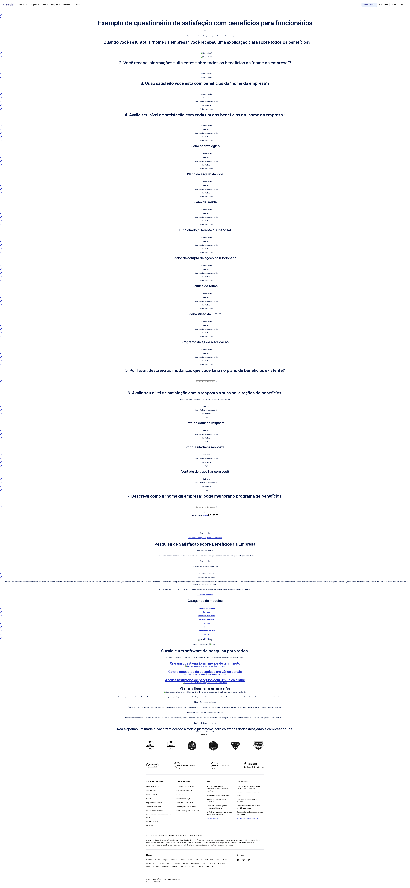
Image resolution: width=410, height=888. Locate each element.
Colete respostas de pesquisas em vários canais (205, 672)
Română (185, 863)
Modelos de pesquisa (160, 835)
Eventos (206, 623)
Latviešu (183, 867)
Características (151, 794)
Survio (148, 835)
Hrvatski (156, 867)
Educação (206, 627)
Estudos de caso (152, 821)
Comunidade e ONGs (206, 631)
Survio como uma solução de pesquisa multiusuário (217, 807)
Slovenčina (195, 863)
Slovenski (165, 867)
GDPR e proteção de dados (186, 807)
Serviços (206, 612)
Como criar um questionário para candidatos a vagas (248, 807)
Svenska (212, 863)
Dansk (148, 867)
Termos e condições (153, 807)
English (165, 860)
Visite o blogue (212, 818)
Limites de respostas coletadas (187, 811)
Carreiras (149, 825)
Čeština (149, 860)
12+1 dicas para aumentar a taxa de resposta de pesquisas (219, 813)
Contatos (179, 794)
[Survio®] (8, 5)
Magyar (199, 860)
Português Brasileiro (164, 863)
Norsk (218, 860)
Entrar (394, 5)
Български (210, 867)
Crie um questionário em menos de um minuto (205, 663)
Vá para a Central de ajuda (185, 786)
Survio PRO (150, 798)
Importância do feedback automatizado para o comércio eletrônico (218, 789)
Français (183, 860)
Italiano (191, 860)
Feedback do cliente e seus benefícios (216, 800)
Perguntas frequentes (184, 790)
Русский (177, 863)
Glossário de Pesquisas (184, 803)
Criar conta (383, 5)
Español (174, 860)
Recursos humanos (214, 538)
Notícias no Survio (152, 786)
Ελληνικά (192, 867)
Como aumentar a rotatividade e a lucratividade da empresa (249, 788)
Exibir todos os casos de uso (247, 818)
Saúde (206, 634)
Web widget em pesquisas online (218, 795)
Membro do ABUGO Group (154, 882)
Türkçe (200, 867)
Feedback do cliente (206, 616)
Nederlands (209, 860)
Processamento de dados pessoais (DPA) (158, 816)
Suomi (204, 863)
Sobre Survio (151, 790)
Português (150, 863)
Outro (206, 638)
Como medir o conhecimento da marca (248, 794)
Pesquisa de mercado (206, 608)
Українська (222, 863)
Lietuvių (174, 867)
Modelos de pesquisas (197, 538)
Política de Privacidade (154, 811)
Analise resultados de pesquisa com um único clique (205, 680)
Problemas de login (183, 798)
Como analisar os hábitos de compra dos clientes (250, 813)
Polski (225, 860)
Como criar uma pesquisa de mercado (247, 800)
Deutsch (158, 860)
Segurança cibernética (154, 803)
